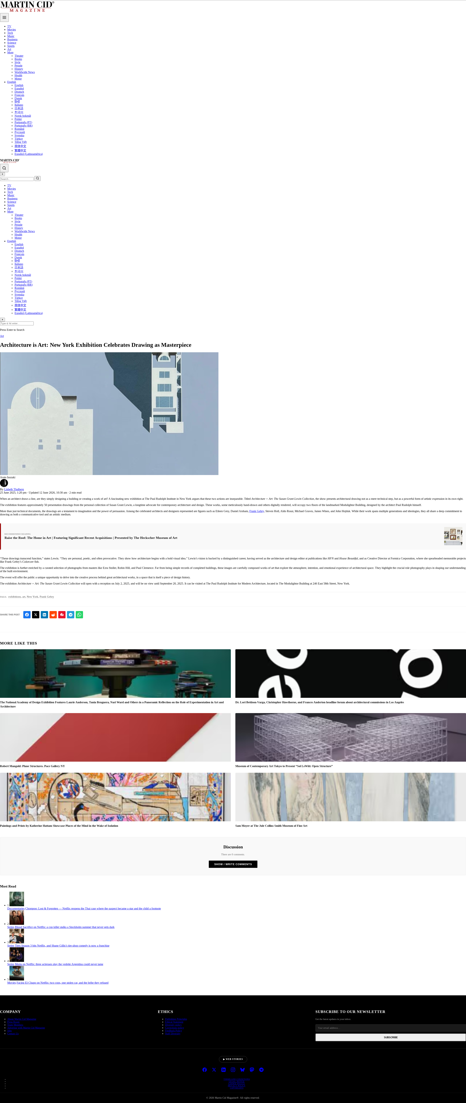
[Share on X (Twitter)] (35, 614)
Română (19, 128)
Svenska (19, 135)
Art (9, 49)
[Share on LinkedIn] (44, 614)
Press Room (13, 1022)
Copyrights (236, 1088)
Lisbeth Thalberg (14, 489)
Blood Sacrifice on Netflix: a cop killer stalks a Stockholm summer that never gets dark (64, 927)
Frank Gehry (256, 511)
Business (12, 39)
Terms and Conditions (237, 1079)
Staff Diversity (172, 1033)
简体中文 (20, 146)
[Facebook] (204, 1070)
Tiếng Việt (21, 141)
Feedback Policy (173, 1030)
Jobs (9, 1030)
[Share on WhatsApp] (79, 614)
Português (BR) (24, 125)
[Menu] (4, 17)
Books (18, 59)
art (23, 596)
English (11, 81)
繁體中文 (20, 150)
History (19, 68)
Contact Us (13, 1033)
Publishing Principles (176, 1019)
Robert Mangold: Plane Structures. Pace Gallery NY (32, 766)
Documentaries (16, 908)
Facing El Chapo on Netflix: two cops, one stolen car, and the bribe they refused (62, 982)
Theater (19, 55)
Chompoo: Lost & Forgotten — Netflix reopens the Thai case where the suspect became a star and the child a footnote (93, 908)
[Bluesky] (242, 1070)
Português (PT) (23, 122)
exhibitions (14, 596)
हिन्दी (17, 101)
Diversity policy (173, 1025)
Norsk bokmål (23, 115)
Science (11, 42)
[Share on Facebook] (27, 614)
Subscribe (391, 1037)
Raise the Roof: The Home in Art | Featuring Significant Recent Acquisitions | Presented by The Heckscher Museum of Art (91, 538)
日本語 (19, 108)
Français (19, 95)
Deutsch (19, 91)
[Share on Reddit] (53, 614)
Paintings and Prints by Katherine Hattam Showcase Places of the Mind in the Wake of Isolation (59, 825)
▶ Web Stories (233, 1059)
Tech (10, 32)
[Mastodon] (252, 1070)
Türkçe (19, 138)
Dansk (18, 98)
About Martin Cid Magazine (21, 1019)
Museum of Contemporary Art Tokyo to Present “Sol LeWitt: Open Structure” (284, 766)
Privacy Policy (237, 1086)
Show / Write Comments (233, 864)
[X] (214, 1070)
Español (19, 88)
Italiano (19, 104)
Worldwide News (25, 72)
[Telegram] (261, 1070)
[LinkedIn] (223, 1070)
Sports (11, 45)
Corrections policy (174, 1027)
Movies (11, 29)
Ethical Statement (174, 1022)
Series (10, 927)
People (18, 65)
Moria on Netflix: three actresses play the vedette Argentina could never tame (59, 964)
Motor (18, 78)
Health (18, 75)
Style (17, 62)
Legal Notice (237, 1081)
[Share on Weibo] (62, 614)
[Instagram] (233, 1070)
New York (32, 596)
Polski (18, 119)
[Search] (4, 168)
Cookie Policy (236, 1083)
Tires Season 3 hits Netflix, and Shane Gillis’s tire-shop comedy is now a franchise (62, 945)
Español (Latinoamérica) (29, 153)
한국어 (19, 112)
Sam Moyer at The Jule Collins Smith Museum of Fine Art (271, 825)
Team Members (15, 1025)
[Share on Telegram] (70, 614)
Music (10, 36)
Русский (20, 132)
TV (9, 26)
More (10, 52)
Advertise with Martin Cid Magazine (26, 1027)
